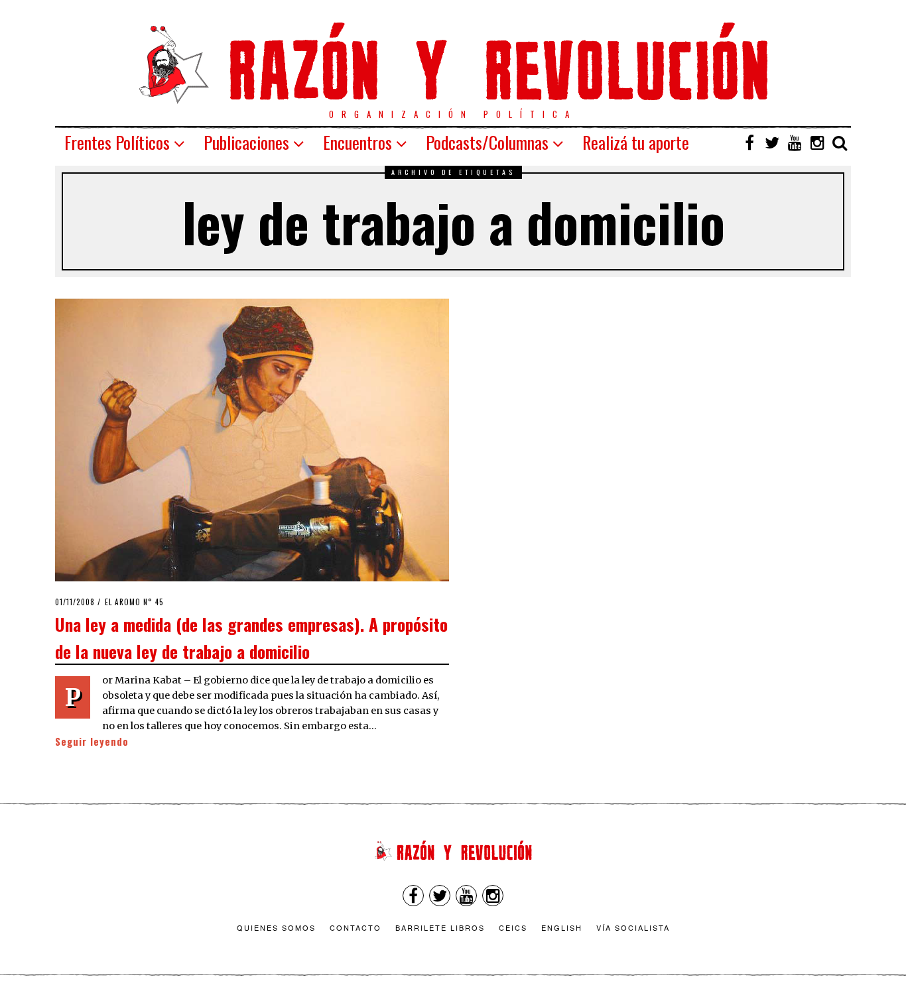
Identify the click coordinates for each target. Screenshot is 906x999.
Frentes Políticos (117, 142)
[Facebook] (749, 142)
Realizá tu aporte (635, 142)
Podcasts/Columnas (487, 142)
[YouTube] (794, 142)
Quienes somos (276, 927)
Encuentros (357, 142)
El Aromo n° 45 (134, 602)
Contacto (355, 927)
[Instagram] (817, 142)
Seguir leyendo (92, 741)
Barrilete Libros (440, 927)
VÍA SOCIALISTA (633, 927)
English (561, 927)
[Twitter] (772, 142)
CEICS (513, 927)
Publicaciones (246, 142)
